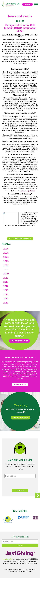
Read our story (20, 418)
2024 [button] (6, 257)
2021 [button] (5, 269)
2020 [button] (6, 273)
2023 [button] (6, 261)
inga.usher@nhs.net (28, 191)
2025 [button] (6, 253)
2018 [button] (5, 282)
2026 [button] (6, 248)
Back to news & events (20, 238)
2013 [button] (5, 302)
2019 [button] (5, 278)
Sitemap (11, 571)
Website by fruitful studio (23, 571)
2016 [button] (5, 290)
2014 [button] (5, 298)
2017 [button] (5, 286)
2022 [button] (6, 265)
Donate (27, 4)
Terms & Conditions (28, 569)
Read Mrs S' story (19, 341)
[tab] (20, 249)
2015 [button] (5, 294)
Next (37, 495)
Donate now (20, 384)
